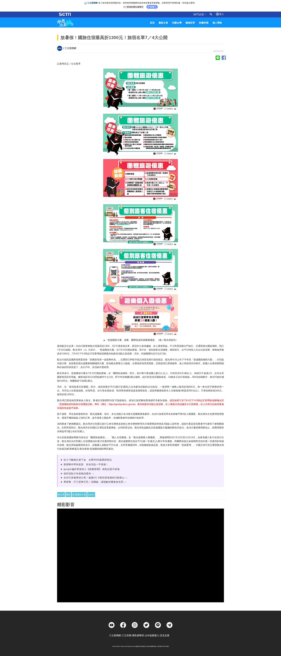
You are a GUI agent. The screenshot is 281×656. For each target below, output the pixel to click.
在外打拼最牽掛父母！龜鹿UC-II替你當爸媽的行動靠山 (94, 477)
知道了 (153, 7)
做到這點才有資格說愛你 (77, 473)
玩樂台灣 (176, 23)
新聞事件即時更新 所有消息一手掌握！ (86, 464)
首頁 (152, 23)
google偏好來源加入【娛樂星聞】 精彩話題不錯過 (92, 469)
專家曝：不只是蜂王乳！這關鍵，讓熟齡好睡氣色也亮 (93, 482)
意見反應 (164, 635)
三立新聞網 (115, 635)
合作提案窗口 (152, 635)
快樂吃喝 (203, 23)
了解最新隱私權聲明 (134, 7)
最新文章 (163, 23)
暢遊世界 (190, 23)
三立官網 (126, 635)
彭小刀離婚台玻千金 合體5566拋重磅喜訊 (88, 460)
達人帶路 (217, 23)
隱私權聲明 (138, 635)
